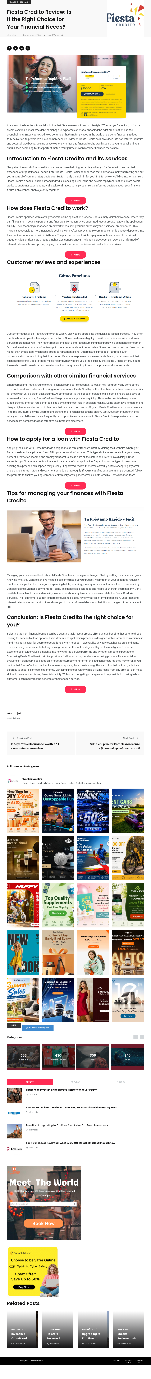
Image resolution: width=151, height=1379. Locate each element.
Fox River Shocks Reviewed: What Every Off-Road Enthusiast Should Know (70, 1143)
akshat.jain (14, 713)
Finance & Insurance (19, 2)
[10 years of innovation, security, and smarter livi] (128, 1000)
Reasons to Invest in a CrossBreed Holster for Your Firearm (61, 1089)
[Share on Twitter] (15, 48)
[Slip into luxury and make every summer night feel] (93, 1000)
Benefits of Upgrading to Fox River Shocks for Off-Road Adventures (67, 1125)
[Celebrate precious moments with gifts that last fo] (93, 905)
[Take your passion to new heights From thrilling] (93, 858)
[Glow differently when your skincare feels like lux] (23, 858)
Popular (75, 1082)
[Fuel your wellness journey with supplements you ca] (58, 905)
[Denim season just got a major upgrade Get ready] (23, 952)
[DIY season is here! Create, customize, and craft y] (23, 811)
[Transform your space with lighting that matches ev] (58, 811)
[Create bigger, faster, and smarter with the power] (128, 952)
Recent (30, 1082)
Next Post (128, 738)
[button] (117, 1361)
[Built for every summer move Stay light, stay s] (93, 952)
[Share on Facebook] (9, 48)
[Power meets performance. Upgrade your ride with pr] (93, 811)
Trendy (121, 1082)
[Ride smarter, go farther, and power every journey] (128, 858)
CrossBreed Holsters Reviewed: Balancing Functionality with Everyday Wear (72, 1107)
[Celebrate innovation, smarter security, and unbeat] (58, 1000)
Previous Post (24, 738)
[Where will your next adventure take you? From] (128, 811)
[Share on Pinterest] (28, 48)
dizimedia (33, 1094)
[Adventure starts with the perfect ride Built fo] (23, 905)
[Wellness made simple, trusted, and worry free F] (128, 905)
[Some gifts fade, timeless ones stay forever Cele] (58, 858)
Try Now (75, 200)
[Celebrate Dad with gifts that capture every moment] (58, 952)
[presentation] (135, 1037)
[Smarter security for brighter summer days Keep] (23, 1000)
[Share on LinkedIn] (21, 48)
